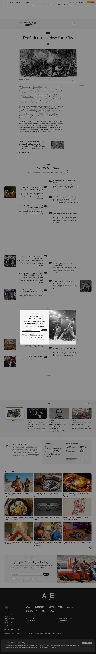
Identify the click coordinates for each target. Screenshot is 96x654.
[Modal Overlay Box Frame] (48, 327)
